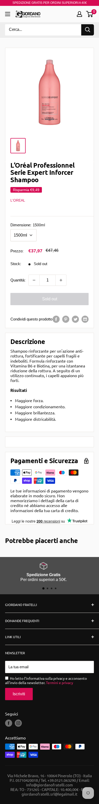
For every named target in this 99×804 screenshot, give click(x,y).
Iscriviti (19, 694)
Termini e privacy (59, 682)
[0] (90, 14)
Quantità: (17, 280)
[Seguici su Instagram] (18, 723)
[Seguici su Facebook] (8, 723)
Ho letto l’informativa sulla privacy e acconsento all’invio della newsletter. (46, 680)
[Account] (79, 14)
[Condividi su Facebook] (56, 319)
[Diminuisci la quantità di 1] (34, 280)
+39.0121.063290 (61, 780)
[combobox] (43, 29)
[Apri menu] (7, 14)
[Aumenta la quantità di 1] (61, 280)
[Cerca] (87, 29)
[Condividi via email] (85, 319)
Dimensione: (27, 225)
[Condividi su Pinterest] (65, 319)
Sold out (49, 299)
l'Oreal (17, 200)
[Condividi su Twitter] (75, 319)
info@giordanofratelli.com (49, 784)
